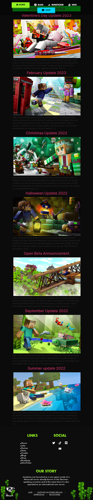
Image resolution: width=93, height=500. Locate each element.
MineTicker (26, 463)
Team (23, 450)
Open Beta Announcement (46, 253)
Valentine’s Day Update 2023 (46, 15)
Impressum (39, 495)
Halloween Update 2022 (46, 193)
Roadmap (25, 460)
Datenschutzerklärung (50, 492)
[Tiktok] (60, 443)
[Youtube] (60, 448)
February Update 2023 (46, 73)
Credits (24, 453)
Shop (23, 458)
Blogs (23, 455)
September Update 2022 (46, 311)
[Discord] (66, 443)
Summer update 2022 (46, 368)
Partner (24, 448)
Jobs (23, 445)
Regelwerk (54, 495)
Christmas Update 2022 (46, 133)
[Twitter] (54, 443)
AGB (30, 492)
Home (24, 443)
